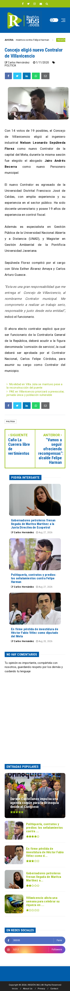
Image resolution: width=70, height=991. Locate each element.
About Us (27, 989)
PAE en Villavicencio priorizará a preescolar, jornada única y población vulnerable (35, 393)
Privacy (41, 989)
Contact (54, 989)
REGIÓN (50, 40)
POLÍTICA (10, 65)
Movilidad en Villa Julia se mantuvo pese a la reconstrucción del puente (35, 386)
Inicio (15, 989)
